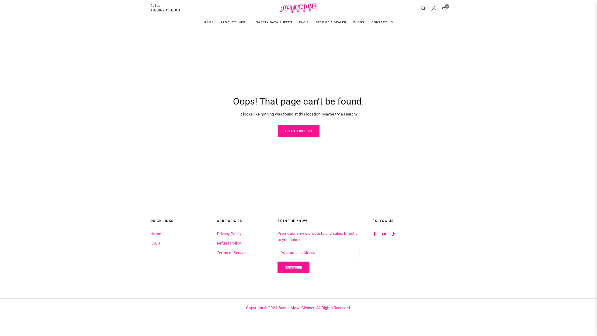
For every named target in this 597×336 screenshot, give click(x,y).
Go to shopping (298, 131)
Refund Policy (229, 243)
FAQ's (155, 243)
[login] (433, 8)
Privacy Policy (229, 233)
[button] (423, 8)
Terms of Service (231, 252)
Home (155, 233)
